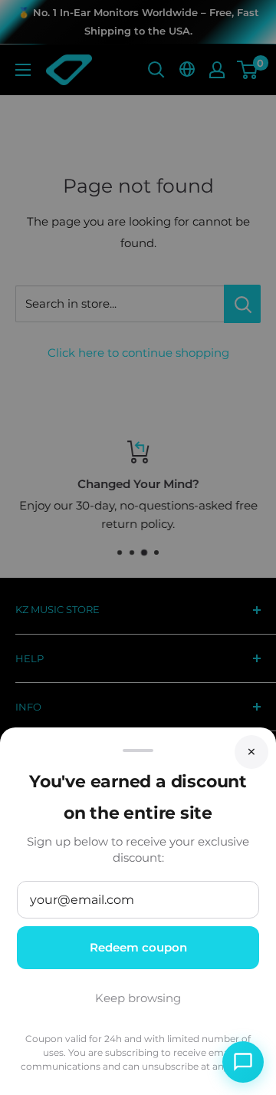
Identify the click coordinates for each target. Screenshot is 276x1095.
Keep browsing (138, 998)
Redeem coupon (138, 947)
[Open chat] (243, 1062)
